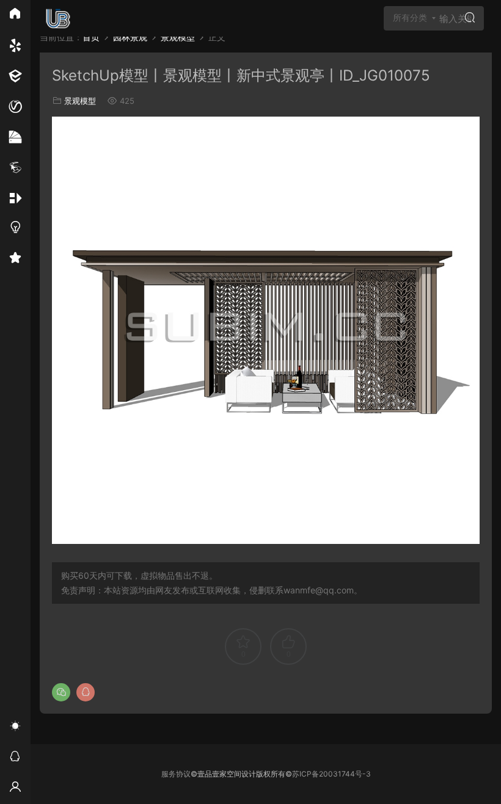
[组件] (15, 198)
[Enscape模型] (15, 46)
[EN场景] (15, 76)
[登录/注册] (15, 789)
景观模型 (80, 101)
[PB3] (15, 168)
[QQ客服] (15, 758)
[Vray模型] (15, 107)
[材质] (15, 137)
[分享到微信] (61, 692)
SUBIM (58, 18)
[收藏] (15, 259)
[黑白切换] (15, 728)
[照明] (15, 229)
